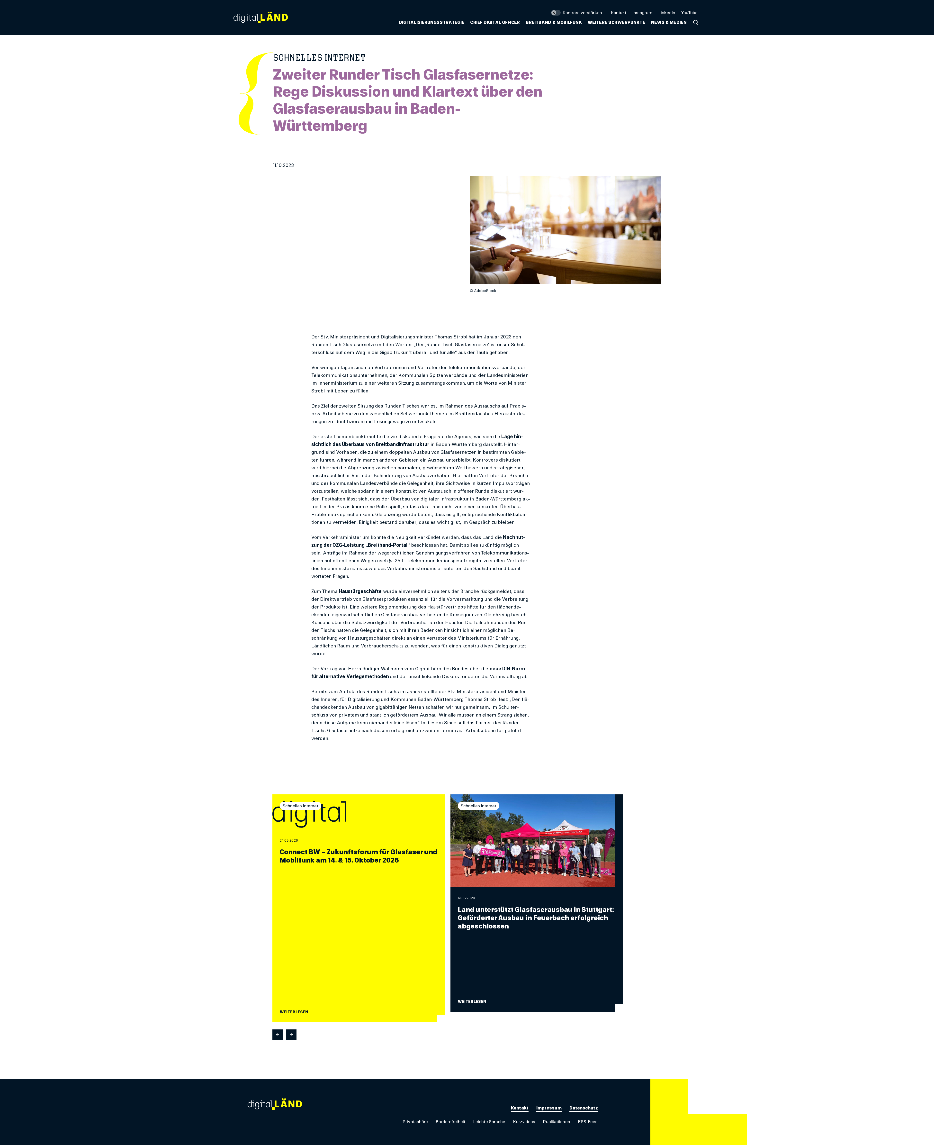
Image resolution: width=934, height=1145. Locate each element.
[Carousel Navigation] (447, 1034)
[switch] (576, 13)
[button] (554, 22)
